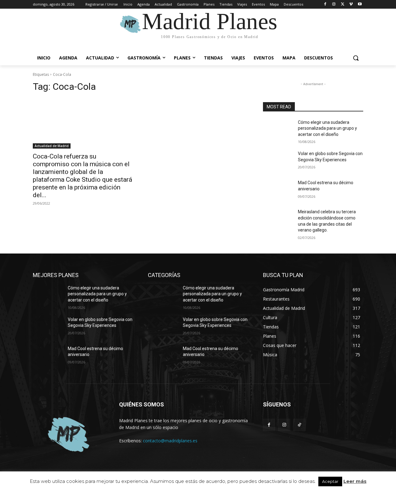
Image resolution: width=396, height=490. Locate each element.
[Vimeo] (351, 4)
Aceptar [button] (330, 481)
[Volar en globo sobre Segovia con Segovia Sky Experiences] (278, 161)
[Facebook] (325, 4)
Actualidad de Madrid (52, 146)
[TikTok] (299, 425)
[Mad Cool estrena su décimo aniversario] (278, 190)
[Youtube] (359, 4)
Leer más (355, 481)
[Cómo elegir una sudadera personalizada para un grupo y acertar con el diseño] (278, 130)
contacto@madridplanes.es (170, 441)
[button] (355, 57)
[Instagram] (334, 4)
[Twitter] (342, 4)
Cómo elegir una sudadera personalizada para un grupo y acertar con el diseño (327, 128)
